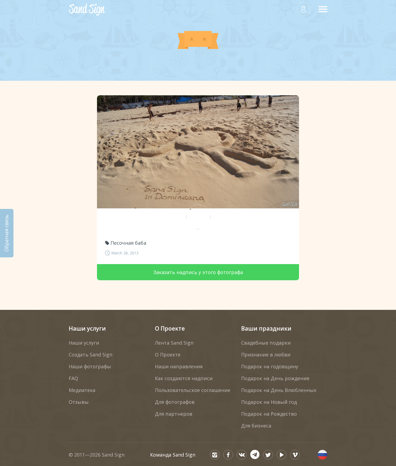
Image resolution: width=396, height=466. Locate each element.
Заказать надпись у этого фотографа (198, 272)
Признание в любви (265, 354)
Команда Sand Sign (172, 454)
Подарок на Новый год (269, 402)
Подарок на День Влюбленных (278, 390)
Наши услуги (87, 328)
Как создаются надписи (184, 378)
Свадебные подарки (266, 342)
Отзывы (79, 402)
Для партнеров (173, 414)
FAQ (73, 378)
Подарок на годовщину (269, 366)
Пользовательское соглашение (192, 390)
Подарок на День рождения (275, 378)
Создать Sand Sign (90, 354)
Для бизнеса (256, 425)
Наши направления (179, 366)
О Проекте (170, 328)
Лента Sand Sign (174, 342)
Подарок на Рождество (269, 414)
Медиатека (82, 390)
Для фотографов (174, 402)
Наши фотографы (90, 366)
